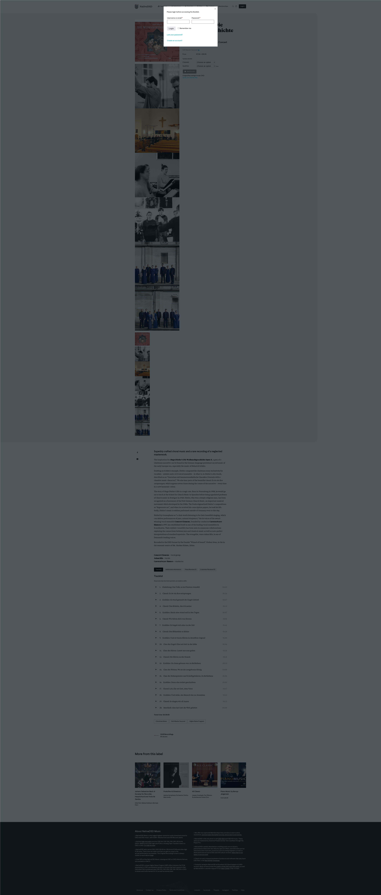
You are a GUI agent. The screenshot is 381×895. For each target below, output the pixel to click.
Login (171, 29)
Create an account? (174, 41)
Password (196, 18)
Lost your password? (175, 35)
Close (215, 9)
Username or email (175, 18)
